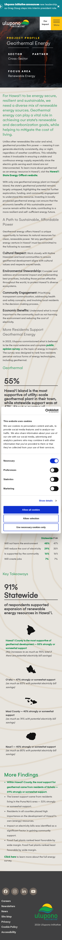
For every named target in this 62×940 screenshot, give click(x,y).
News (4, 911)
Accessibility (8, 932)
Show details (46, 500)
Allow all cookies (31, 509)
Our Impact (45, 23)
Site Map (6, 916)
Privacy (6, 922)
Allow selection (31, 518)
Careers (6, 901)
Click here (10, 857)
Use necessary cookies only (31, 527)
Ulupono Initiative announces (21, 4)
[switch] (54, 470)
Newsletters (8, 906)
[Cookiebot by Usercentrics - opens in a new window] (45, 411)
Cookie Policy (9, 927)
